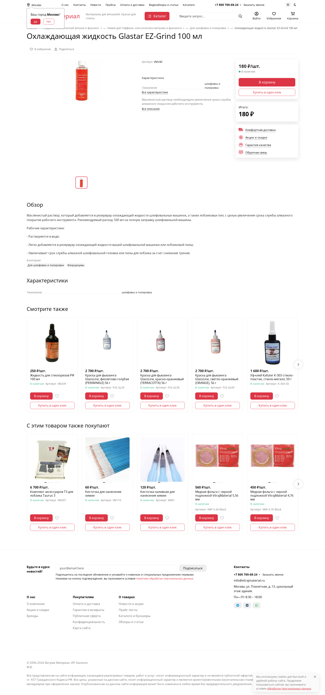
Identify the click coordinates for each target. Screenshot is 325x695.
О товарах (127, 597)
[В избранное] (57, 396)
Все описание (151, 109)
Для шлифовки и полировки (46, 265)
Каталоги (189, 5)
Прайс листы (128, 610)
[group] (82, 115)
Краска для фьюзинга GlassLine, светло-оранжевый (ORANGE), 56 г (216, 379)
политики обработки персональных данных (164, 578)
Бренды (32, 616)
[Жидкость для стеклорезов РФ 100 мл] (52, 343)
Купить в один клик (267, 92)
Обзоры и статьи (131, 622)
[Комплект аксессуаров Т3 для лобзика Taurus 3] (52, 459)
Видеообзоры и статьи (163, 5)
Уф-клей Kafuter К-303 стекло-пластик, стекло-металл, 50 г (271, 377)
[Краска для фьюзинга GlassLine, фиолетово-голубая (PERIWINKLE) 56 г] (107, 343)
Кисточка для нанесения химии (103, 493)
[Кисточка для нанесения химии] (107, 459)
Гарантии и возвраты (88, 610)
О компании (36, 604)
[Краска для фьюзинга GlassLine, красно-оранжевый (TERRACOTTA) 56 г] (162, 343)
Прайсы (111, 5)
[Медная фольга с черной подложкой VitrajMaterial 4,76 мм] (272, 459)
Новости (95, 5)
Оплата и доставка (132, 5)
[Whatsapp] (256, 605)
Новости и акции (131, 604)
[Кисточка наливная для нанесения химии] (162, 459)
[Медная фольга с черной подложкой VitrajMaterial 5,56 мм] (217, 459)
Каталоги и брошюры (134, 616)
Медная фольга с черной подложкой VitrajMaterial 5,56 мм (216, 495)
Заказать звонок (253, 5)
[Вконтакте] (247, 605)
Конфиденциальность (89, 622)
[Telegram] (238, 605)
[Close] (315, 677)
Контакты (79, 5)
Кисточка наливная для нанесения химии (157, 493)
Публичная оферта (87, 616)
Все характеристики (155, 92)
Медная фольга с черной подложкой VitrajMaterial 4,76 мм (271, 495)
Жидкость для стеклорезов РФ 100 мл (52, 377)
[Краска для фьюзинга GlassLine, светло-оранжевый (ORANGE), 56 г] (217, 343)
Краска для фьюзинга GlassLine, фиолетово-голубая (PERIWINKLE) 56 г (107, 379)
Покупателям (83, 597)
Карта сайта (81, 628)
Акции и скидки (38, 610)
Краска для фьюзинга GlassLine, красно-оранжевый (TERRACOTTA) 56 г (162, 379)
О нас (65, 5)
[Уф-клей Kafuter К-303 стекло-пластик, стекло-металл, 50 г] (272, 343)
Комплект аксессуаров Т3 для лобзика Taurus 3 (51, 493)
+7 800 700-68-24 (226, 5)
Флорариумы (75, 265)
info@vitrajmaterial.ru (249, 580)
